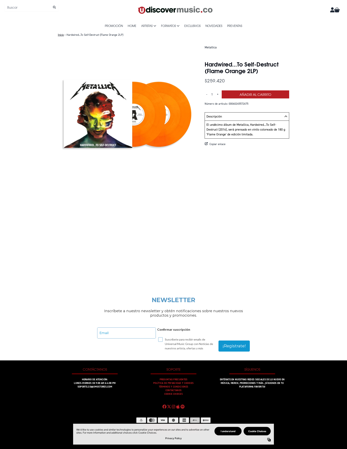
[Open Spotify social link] (182, 406)
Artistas (147, 26)
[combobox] (31, 7)
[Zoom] (127, 114)
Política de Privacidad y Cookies (173, 383)
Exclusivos (192, 26)
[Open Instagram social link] (173, 406)
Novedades (213, 26)
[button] (247, 144)
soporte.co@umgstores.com (95, 386)
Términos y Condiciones (173, 386)
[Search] (54, 7)
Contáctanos (173, 390)
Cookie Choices (173, 394)
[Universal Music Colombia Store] (175, 9)
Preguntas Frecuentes (174, 379)
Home (132, 26)
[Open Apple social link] (178, 406)
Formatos (168, 26)
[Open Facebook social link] (164, 406)
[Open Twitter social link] (169, 406)
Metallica (211, 47)
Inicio (61, 35)
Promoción (114, 26)
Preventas (234, 26)
